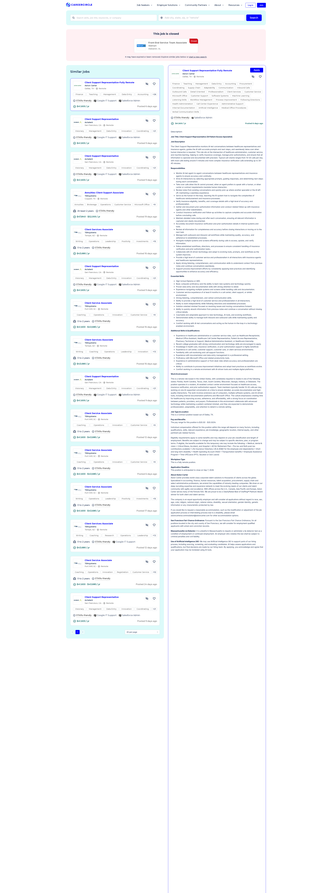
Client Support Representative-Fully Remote (109, 82)
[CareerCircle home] (79, 5)
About (217, 5)
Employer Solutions (167, 5)
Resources (234, 5)
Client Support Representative (102, 119)
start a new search (198, 57)
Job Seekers (143, 5)
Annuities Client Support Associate (104, 192)
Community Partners (196, 5)
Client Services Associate (99, 229)
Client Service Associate (98, 303)
